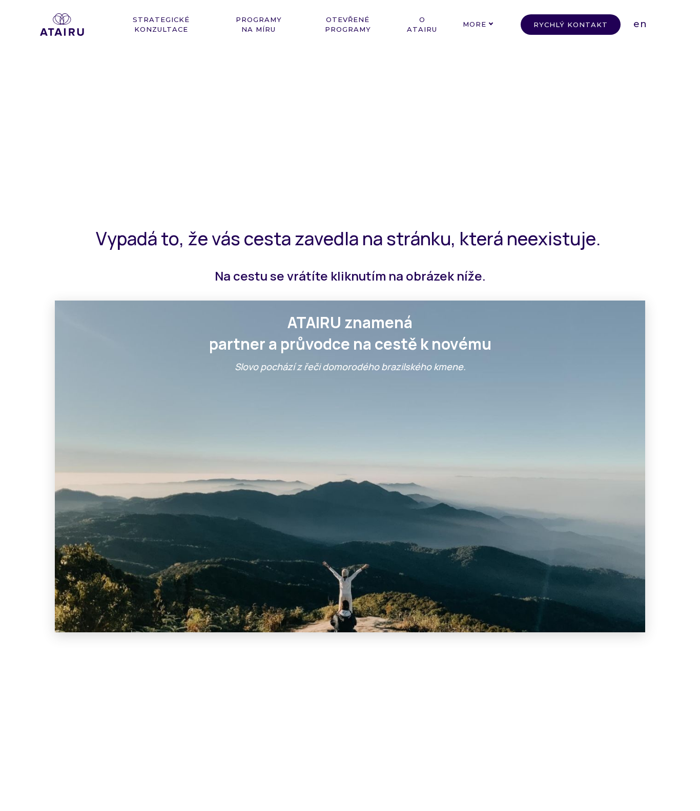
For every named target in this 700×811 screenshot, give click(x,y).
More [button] (474, 24)
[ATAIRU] (62, 24)
